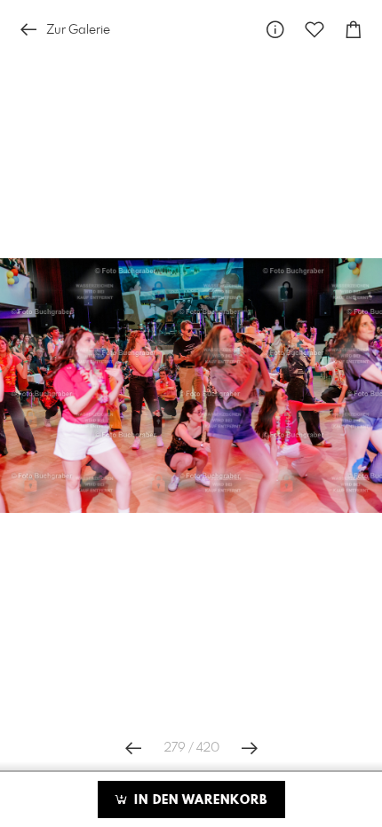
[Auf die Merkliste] (314, 30)
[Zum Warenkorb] (353, 30)
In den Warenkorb (198, 800)
